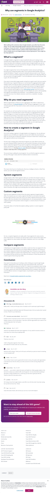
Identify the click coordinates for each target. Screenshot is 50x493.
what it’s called (21, 148)
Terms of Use (18, 482)
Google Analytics (17, 5)
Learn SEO (28, 448)
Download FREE (18, 2)
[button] (25, 222)
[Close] (47, 480)
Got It (29, 490)
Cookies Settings (20, 490)
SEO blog (7, 5)
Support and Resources (7, 448)
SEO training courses (29, 89)
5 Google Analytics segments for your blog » (20, 276)
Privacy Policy (39, 486)
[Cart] (40, 2)
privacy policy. (30, 416)
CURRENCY (4, 473)
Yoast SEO (3, 430)
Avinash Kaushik (18, 104)
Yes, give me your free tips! (33, 413)
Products (28, 430)
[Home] (1, 6)
